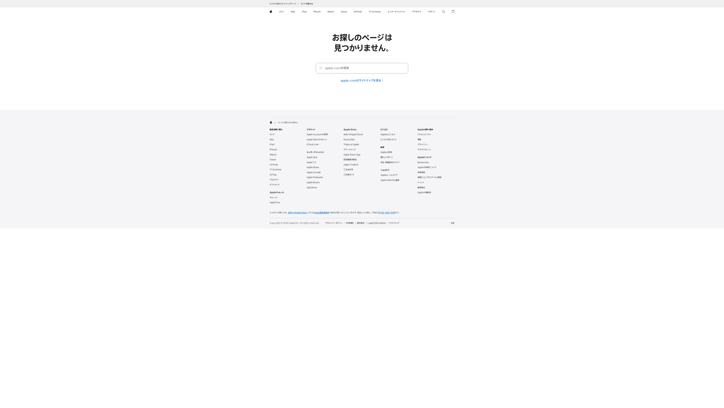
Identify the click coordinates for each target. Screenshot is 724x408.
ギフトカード (275, 184)
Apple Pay (275, 202)
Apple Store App (352, 154)
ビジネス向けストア (388, 139)
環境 (419, 139)
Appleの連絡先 (424, 192)
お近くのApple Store (353, 134)
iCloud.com (313, 144)
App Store (312, 187)
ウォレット (274, 197)
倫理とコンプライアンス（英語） (429, 177)
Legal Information (377, 223)
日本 (452, 223)
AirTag (273, 174)
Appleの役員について (426, 167)
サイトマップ (394, 223)
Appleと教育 (386, 152)
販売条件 (360, 223)
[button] (443, 12)
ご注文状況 (348, 169)
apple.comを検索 (337, 68)
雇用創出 (421, 187)
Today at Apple (351, 144)
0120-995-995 (387, 212)
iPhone (273, 149)
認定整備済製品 (350, 159)
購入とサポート (386, 157)
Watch (273, 154)
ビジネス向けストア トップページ (283, 3)
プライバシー (422, 144)
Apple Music (313, 167)
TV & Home (275, 169)
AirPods (274, 164)
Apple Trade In (351, 164)
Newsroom (423, 162)
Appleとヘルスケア (388, 175)
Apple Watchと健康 (389, 180)
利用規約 (350, 223)
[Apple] (271, 122)
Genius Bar (349, 139)
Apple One (312, 157)
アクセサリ (274, 179)
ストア (272, 134)
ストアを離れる (307, 3)
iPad (272, 144)
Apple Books (313, 182)
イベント (420, 182)
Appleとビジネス (387, 134)
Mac (272, 139)
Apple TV (311, 162)
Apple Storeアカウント (317, 139)
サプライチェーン (424, 149)
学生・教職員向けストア (390, 162)
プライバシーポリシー (334, 223)
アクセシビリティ (424, 134)
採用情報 (421, 172)
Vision (273, 159)
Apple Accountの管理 (317, 134)
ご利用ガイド (349, 174)
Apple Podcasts (315, 177)
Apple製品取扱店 (321, 212)
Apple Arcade (314, 172)
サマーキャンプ (350, 149)
